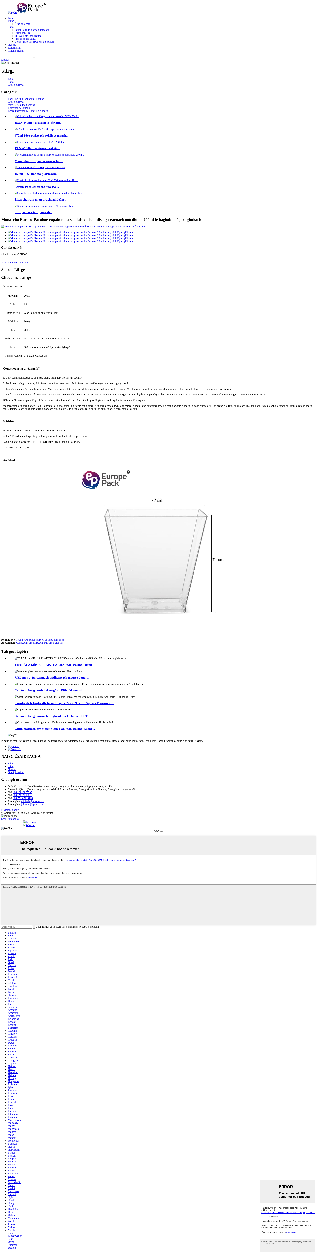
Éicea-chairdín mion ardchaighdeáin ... (41, 199)
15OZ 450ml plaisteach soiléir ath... (38, 122)
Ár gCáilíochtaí (23, 23)
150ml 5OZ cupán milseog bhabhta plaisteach (40, 639)
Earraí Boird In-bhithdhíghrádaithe (33, 29)
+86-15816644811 (22, 795)
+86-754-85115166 (23, 798)
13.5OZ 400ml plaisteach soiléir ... (37, 148)
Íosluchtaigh (14, 47)
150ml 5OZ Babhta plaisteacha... (37, 174)
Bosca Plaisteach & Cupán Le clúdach (34, 41)
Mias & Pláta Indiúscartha (28, 35)
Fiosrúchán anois (10, 809)
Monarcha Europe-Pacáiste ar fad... (39, 161)
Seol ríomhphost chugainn (15, 262)
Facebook (31, 822)
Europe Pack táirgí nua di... (33, 212)
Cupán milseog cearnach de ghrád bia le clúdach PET (51, 716)
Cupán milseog (22, 32)
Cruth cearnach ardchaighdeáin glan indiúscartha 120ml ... (55, 728)
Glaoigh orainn (16, 50)
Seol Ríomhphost (10, 818)
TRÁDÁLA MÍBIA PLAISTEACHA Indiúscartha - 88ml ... (55, 665)
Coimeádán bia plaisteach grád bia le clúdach (39, 642)
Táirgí (11, 26)
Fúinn (11, 20)
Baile (10, 18)
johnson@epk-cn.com (32, 804)
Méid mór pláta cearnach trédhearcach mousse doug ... (52, 677)
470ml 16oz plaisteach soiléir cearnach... (42, 135)
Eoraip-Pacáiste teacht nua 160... (37, 186)
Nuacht (12, 44)
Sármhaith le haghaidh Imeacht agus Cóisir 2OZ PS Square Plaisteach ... (64, 703)
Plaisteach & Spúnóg (25, 38)
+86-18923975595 (22, 792)
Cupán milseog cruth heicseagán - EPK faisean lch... (50, 690)
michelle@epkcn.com (32, 801)
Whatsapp (31, 825)
